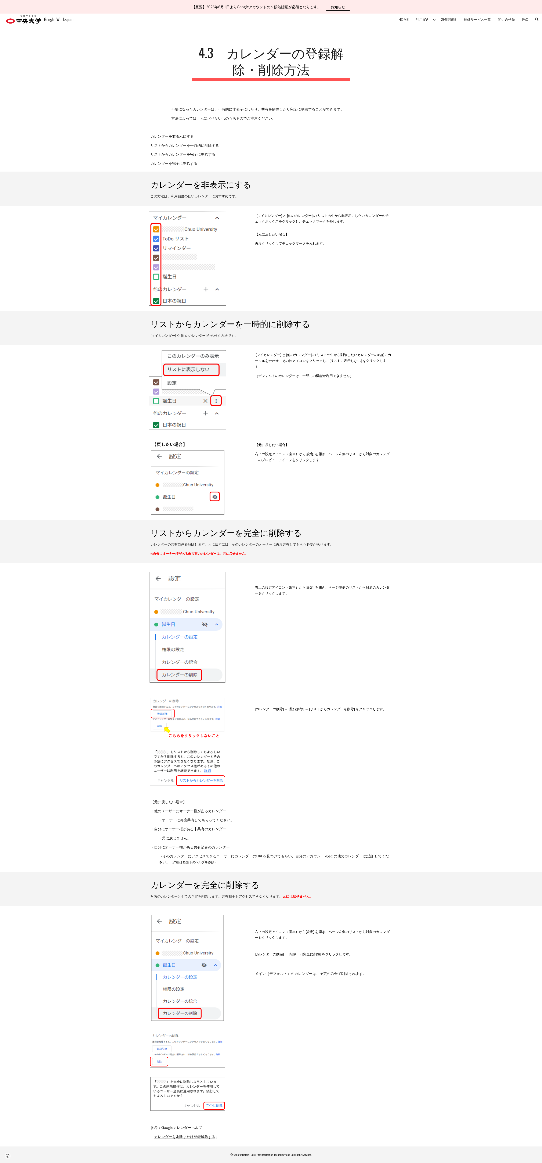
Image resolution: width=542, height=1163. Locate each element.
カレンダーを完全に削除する (174, 163)
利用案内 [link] (422, 19)
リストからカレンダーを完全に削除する (183, 154)
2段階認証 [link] (448, 19)
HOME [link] (403, 19)
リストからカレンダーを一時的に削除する (185, 145)
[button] (537, 19)
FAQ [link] (525, 19)
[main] (271, 62)
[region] (271, 7)
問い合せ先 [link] (506, 19)
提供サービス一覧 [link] (477, 19)
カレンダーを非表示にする (172, 136)
